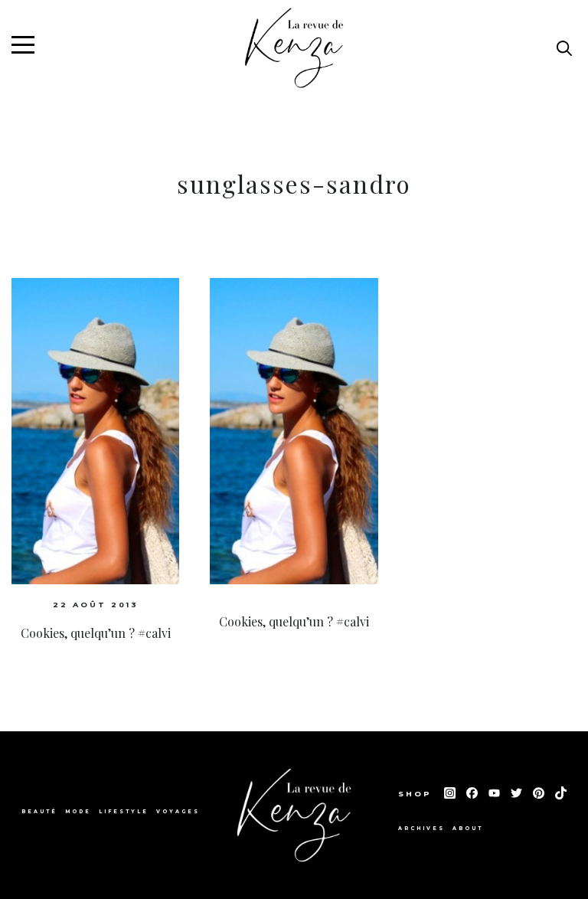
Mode (78, 812)
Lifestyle (124, 812)
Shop (417, 793)
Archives (421, 828)
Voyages (178, 812)
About (467, 828)
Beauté (39, 812)
